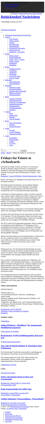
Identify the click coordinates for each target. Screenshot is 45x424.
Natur (11, 113)
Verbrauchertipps (14, 95)
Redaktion (4, 176)
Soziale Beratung (15, 126)
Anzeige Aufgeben (15, 99)
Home (3, 153)
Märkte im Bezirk (15, 93)
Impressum (8, 414)
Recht (7, 121)
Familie (11, 141)
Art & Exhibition (14, 132)
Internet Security (14, 50)
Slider (40, 176)
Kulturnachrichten (15, 134)
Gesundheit (13, 138)
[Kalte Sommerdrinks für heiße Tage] (8, 385)
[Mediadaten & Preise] (8, 365)
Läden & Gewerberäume (17, 102)
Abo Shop (8, 421)
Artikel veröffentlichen (12, 4)
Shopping (8, 85)
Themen (7, 112)
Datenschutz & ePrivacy (13, 416)
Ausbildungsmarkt (15, 108)
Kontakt (7, 412)
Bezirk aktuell (13, 56)
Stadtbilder (12, 65)
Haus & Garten (14, 78)
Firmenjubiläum (14, 84)
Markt (7, 97)
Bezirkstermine (14, 44)
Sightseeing (13, 63)
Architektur (13, 71)
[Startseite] (18, 35)
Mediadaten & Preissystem (14, 419)
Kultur (7, 128)
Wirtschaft (8, 80)
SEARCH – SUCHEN (17, 52)
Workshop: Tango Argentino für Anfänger (15, 311)
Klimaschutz (13, 115)
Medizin (12, 117)
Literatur (12, 130)
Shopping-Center (15, 87)
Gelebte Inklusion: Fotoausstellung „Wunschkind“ (22, 399)
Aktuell (7, 37)
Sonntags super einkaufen (17, 91)
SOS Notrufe (13, 39)
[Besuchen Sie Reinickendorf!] (8, 30)
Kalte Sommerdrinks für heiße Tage (16, 389)
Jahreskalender (14, 46)
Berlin (9, 153)
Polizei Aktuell (14, 61)
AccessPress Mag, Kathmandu (16, 408)
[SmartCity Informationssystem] (26, 13)
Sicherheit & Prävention (17, 48)
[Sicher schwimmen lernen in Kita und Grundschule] (8, 373)
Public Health (13, 140)
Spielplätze (12, 74)
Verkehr (11, 43)
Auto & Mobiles (14, 119)
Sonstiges (12, 110)
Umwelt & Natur (14, 76)
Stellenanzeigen (14, 106)
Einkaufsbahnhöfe (15, 89)
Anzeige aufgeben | (11, 6)
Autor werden (9, 8)
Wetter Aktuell (14, 41)
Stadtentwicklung (15, 69)
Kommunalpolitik (15, 58)
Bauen (7, 67)
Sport (11, 145)
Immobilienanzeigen (16, 104)
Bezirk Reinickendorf (30, 176)
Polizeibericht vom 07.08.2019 (11, 309)
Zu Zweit (12, 143)
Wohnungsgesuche (15, 100)
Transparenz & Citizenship (14, 418)
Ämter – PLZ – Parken (16, 59)
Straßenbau (13, 72)
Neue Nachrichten (15, 123)
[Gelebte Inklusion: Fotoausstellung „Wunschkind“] (11, 395)
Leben (7, 136)
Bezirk (7, 54)
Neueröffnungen (14, 82)
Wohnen (12, 125)
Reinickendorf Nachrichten (20, 17)
